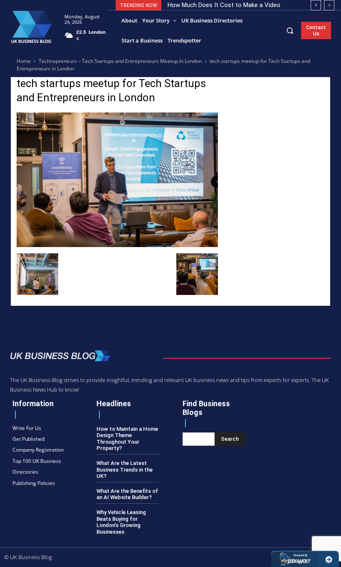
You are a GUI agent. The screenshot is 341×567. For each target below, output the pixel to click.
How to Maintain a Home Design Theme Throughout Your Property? (127, 439)
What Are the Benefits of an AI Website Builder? (127, 494)
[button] (290, 30)
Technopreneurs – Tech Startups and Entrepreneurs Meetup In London (120, 61)
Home (24, 61)
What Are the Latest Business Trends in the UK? (124, 469)
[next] (329, 5)
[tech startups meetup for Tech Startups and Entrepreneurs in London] (117, 244)
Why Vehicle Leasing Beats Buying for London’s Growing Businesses (121, 522)
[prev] (316, 5)
